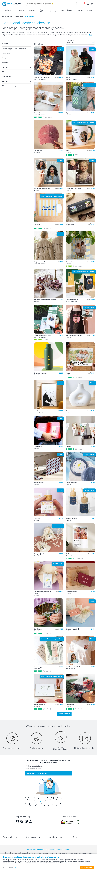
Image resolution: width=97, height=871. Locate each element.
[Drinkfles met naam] (48, 356)
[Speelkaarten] (48, 612)
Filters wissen (6, 53)
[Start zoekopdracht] (74, 4)
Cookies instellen (8, 867)
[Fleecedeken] (80, 688)
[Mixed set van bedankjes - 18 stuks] (48, 283)
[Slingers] (80, 430)
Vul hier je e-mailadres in (34, 766)
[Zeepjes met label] (80, 575)
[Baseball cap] (48, 134)
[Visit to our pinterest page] (26, 821)
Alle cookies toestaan (86, 867)
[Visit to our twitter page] (22, 821)
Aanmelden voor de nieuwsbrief (37, 773)
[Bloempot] (80, 245)
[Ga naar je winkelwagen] (92, 3)
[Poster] (80, 537)
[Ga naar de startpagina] (11, 4)
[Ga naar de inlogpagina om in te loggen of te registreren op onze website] (84, 3)
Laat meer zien (64, 714)
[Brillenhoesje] (80, 207)
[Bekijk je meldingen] (88, 3)
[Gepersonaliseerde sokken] (48, 319)
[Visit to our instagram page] (30, 821)
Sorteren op (71, 40)
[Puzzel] (80, 356)
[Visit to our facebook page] (18, 821)
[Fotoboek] (48, 96)
